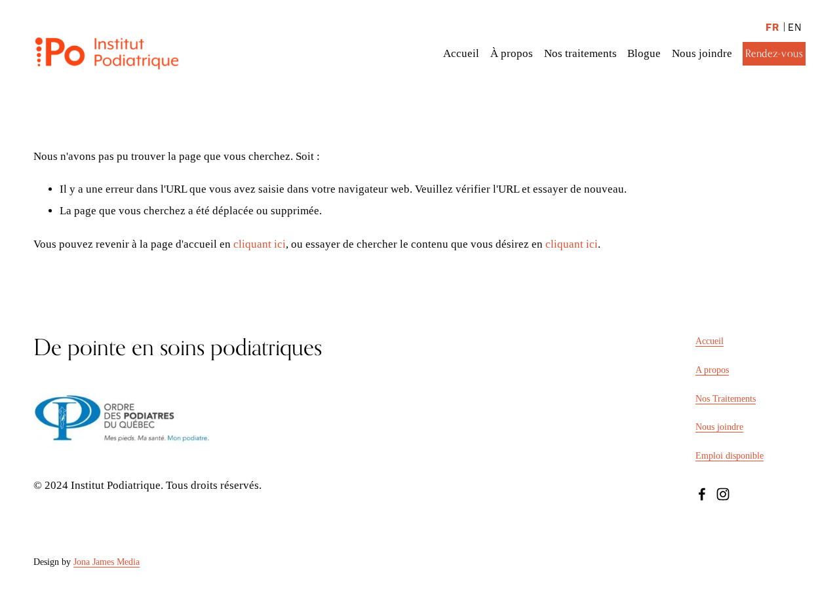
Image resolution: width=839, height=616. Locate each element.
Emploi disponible (729, 455)
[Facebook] (702, 494)
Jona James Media (106, 561)
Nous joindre (702, 53)
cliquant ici (259, 244)
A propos (712, 369)
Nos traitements (580, 53)
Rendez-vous (774, 53)
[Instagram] (723, 494)
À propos (511, 53)
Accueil (461, 53)
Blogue (644, 53)
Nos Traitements (725, 398)
